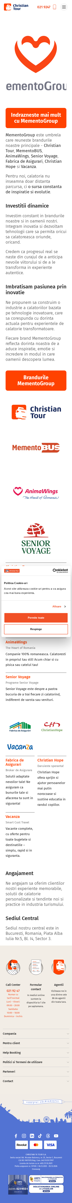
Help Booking (12, 1052)
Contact (8, 1081)
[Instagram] (24, 1136)
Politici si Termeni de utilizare (22, 1062)
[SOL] (46, 1188)
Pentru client (11, 1043)
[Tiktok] (40, 1136)
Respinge (36, 629)
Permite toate (36, 617)
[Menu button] (64, 7)
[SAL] (46, 1179)
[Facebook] (16, 1136)
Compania (9, 1033)
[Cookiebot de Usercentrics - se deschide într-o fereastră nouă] (52, 571)
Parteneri (9, 1071)
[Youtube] (56, 1136)
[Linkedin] (32, 1136)
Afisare (56, 606)
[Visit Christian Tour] (16, 7)
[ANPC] (18, 1185)
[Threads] (48, 1136)
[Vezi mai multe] (36, 64)
